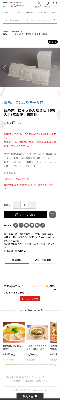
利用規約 (16, 380)
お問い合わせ (41, 380)
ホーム (6, 31)
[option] (30, 67)
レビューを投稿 (30, 298)
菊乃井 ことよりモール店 (23, 102)
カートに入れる (27, 214)
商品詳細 (17, 259)
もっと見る (10, 172)
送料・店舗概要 (43, 259)
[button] (55, 364)
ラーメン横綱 (8, 359)
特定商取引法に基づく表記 (17, 377)
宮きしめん (31, 359)
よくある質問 (28, 380)
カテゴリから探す (13, 20)
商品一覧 (15, 31)
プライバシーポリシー (40, 377)
